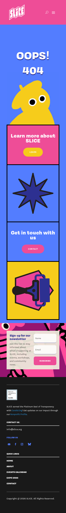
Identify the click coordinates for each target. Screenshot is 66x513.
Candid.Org (17, 410)
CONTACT (33, 249)
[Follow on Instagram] (21, 444)
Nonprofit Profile (18, 414)
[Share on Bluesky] (29, 444)
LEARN (33, 152)
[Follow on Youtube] (9, 444)
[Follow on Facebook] (15, 444)
